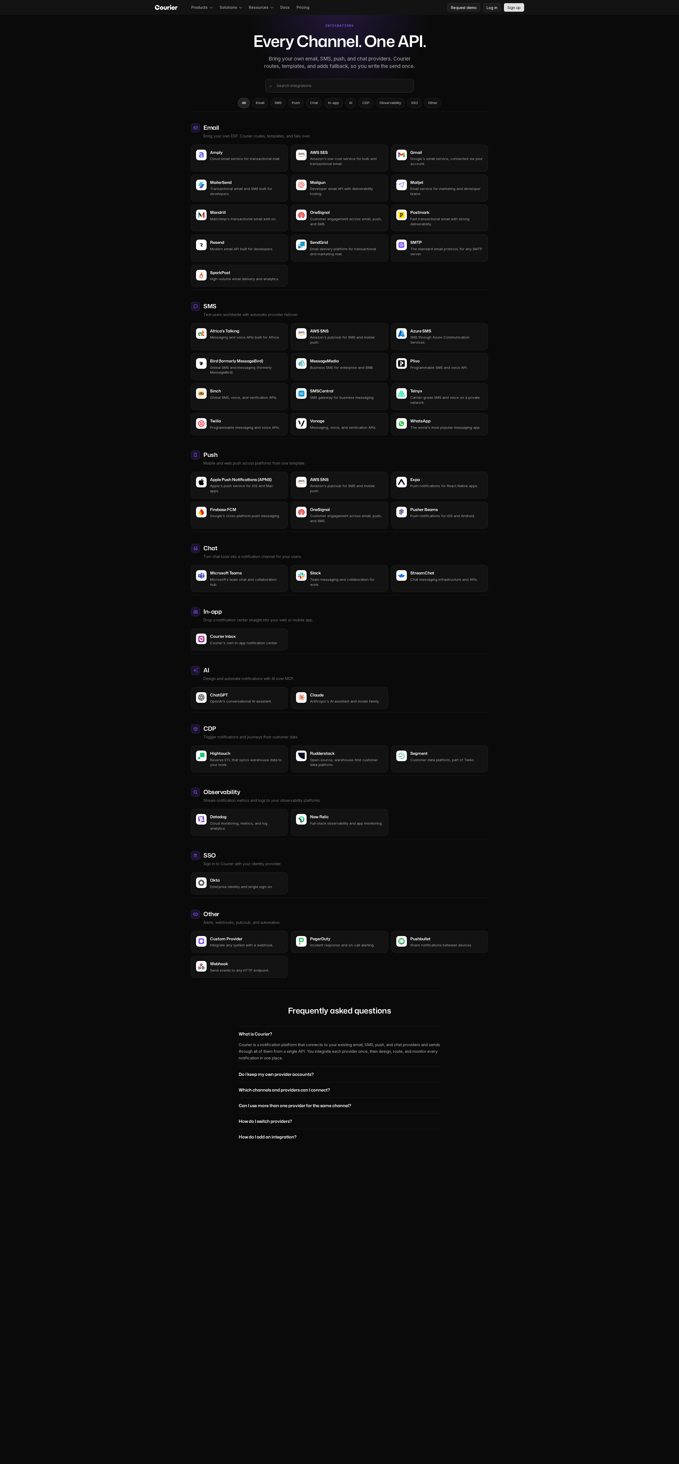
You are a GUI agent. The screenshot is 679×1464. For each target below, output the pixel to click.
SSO (414, 103)
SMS (278, 103)
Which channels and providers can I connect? (284, 1090)
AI (350, 103)
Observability (390, 103)
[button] (202, 7)
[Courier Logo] (166, 7)
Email (260, 103)
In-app (333, 103)
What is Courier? (255, 1034)
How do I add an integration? (268, 1137)
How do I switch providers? (265, 1121)
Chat (314, 103)
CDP (365, 103)
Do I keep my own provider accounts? (276, 1074)
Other (432, 103)
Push (296, 103)
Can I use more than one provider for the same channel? (295, 1105)
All (244, 103)
